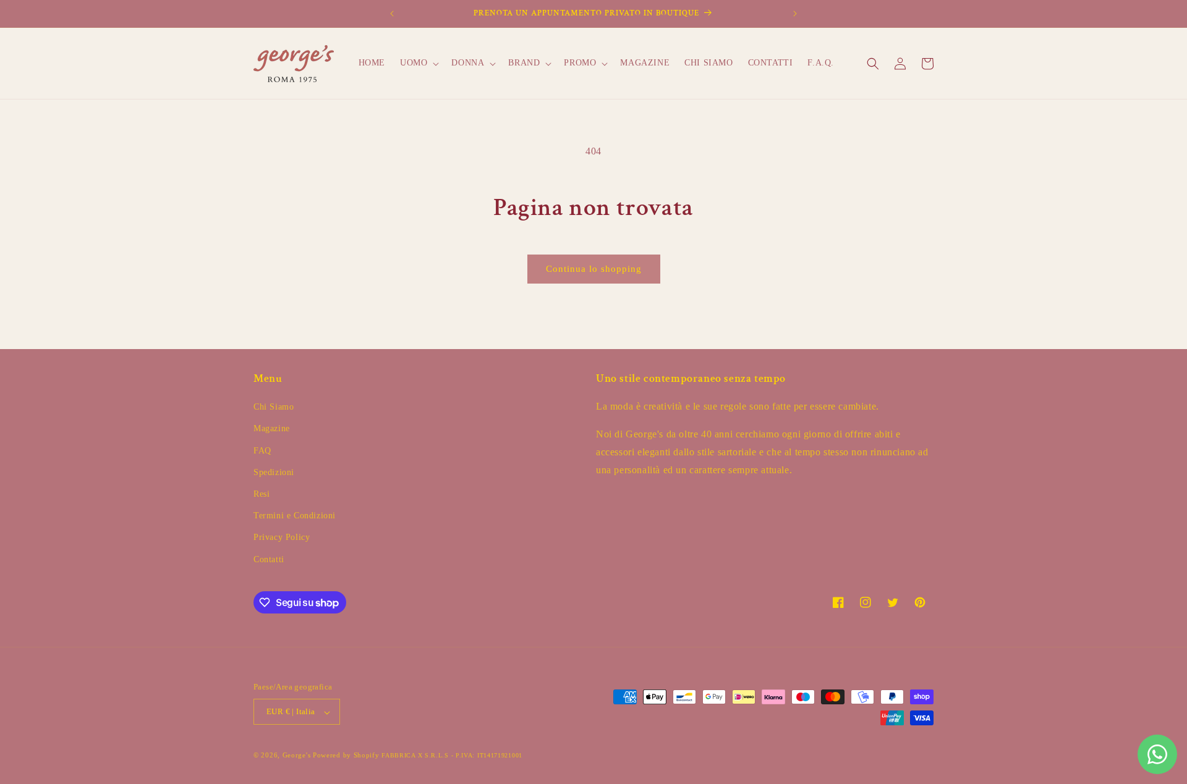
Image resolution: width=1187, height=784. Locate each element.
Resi (261, 494)
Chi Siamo (273, 407)
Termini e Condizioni (294, 516)
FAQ (262, 450)
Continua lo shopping (594, 269)
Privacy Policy (281, 537)
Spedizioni (273, 472)
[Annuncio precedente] (392, 13)
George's (297, 755)
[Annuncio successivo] (795, 13)
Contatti (268, 559)
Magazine (271, 429)
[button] (418, 63)
